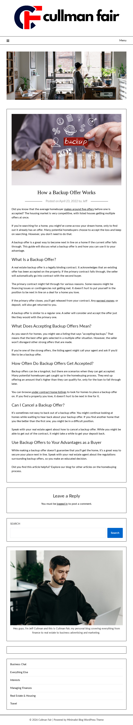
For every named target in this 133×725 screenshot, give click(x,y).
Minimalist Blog (75, 720)
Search (15, 524)
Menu (122, 40)
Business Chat (18, 664)
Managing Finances (21, 688)
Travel (13, 703)
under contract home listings (49, 392)
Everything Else (19, 672)
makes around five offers (79, 209)
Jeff (85, 201)
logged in (62, 503)
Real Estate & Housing (23, 696)
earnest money (105, 300)
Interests (15, 680)
